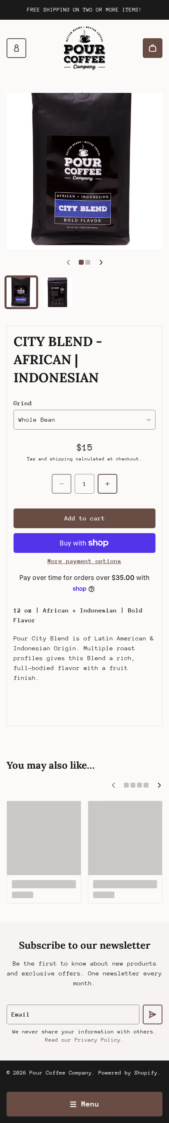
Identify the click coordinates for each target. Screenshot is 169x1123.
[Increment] (107, 484)
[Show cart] (152, 48)
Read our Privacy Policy (83, 1040)
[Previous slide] (68, 262)
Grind (23, 403)
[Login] (16, 48)
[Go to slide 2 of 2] (57, 292)
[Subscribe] (152, 1014)
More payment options (84, 560)
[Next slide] (101, 262)
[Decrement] (61, 484)
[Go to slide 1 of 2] (21, 292)
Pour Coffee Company (61, 1073)
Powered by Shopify (128, 1073)
